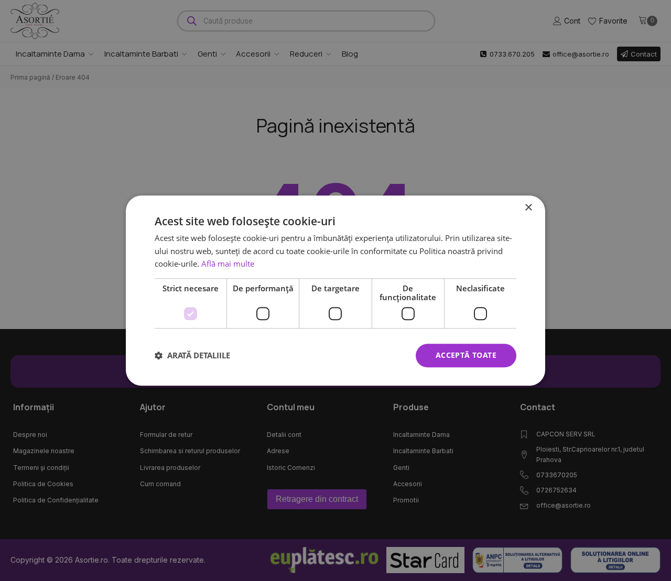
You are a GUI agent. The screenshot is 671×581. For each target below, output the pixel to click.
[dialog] (335, 290)
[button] (192, 355)
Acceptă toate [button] (466, 355)
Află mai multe (227, 264)
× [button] (528, 208)
